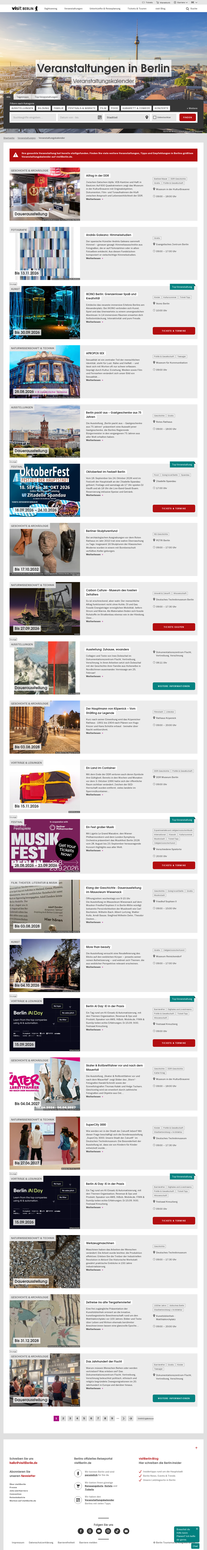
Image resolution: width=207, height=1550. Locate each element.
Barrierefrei (159, 1009)
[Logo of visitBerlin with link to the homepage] (25, 8)
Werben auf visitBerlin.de (23, 1500)
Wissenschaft (180, 593)
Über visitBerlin (18, 1484)
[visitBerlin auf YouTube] (99, 1531)
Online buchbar (164, 117)
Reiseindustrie (17, 1497)
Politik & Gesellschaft (173, 183)
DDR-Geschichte (178, 178)
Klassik (172, 834)
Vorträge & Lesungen (26, 762)
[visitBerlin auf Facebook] (81, 1531)
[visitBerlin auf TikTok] (117, 1531)
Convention (15, 1494)
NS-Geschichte (161, 534)
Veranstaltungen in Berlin (103, 68)
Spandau (185, 475)
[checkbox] (22, 108)
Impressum (18, 1542)
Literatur (170, 711)
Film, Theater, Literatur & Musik (34, 882)
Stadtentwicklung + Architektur (168, 1132)
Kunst (15, 289)
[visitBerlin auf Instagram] (108, 1531)
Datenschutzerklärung (41, 1542)
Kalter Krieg (159, 1072)
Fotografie (19, 230)
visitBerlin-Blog (148, 1458)
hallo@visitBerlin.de (23, 1463)
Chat (195, 1546)
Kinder (157, 297)
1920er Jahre (160, 1305)
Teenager (181, 356)
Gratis (157, 183)
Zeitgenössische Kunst (164, 843)
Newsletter (28, 1476)
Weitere (193, 108)
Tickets (89, 1489)
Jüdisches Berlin (176, 1305)
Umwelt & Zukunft (162, 593)
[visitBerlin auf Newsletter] (126, 1531)
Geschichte (159, 415)
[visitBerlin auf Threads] (90, 1531)
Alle (8, 96)
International (160, 834)
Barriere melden (88, 1542)
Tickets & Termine (174, 330)
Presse (13, 1487)
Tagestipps (23, 96)
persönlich (91, 1475)
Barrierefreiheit (66, 1542)
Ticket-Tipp (185, 297)
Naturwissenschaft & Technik (32, 348)
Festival (17, 466)
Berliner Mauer (160, 178)
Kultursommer (169, 297)
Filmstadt (158, 711)
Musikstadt (159, 838)
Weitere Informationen (174, 686)
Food (156, 475)
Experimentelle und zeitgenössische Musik (173, 830)
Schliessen (197, 1529)
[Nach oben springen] (196, 1449)
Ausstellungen (22, 407)
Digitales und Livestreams (180, 1009)
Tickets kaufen (174, 627)
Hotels (108, 1485)
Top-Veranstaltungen (46, 96)
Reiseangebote (94, 1485)
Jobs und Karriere (19, 1490)
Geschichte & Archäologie (29, 170)
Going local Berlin (170, 475)
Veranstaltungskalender (103, 81)
